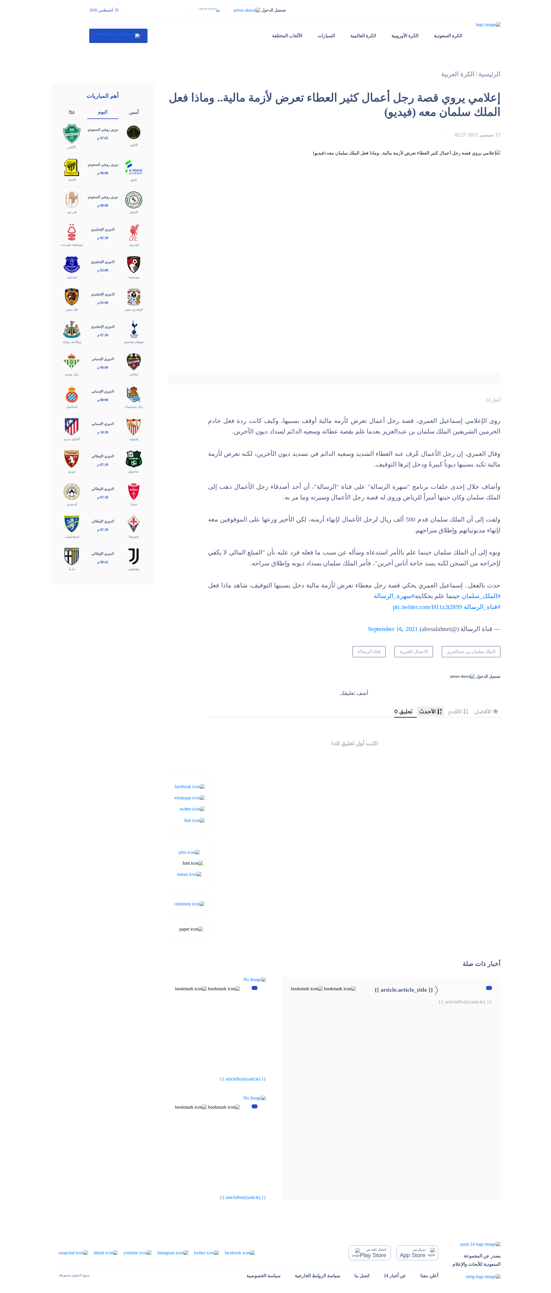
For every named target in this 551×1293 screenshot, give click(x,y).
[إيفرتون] (71, 264)
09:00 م (102, 173)
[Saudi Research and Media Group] (476, 1276)
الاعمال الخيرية (413, 651)
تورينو (71, 471)
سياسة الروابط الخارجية (317, 1275)
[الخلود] (133, 132)
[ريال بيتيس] (71, 361)
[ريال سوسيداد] (133, 393)
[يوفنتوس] (133, 555)
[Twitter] (192, 808)
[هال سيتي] (71, 296)
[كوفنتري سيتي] (133, 296)
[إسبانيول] (71, 393)
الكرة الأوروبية (404, 35)
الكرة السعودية (448, 35)
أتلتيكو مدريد (72, 439)
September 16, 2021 (393, 628)
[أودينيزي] (71, 491)
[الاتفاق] (133, 199)
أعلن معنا (429, 1275)
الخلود (134, 145)
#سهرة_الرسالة (394, 595)
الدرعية (72, 212)
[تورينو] (71, 458)
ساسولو (134, 471)
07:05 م (102, 138)
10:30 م (102, 432)
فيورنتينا (134, 536)
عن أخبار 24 (395, 1275)
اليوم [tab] (102, 112)
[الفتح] (133, 166)
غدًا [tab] (72, 112)
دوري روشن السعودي (103, 130)
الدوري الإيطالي (103, 456)
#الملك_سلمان (481, 595)
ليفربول (134, 244)
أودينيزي (72, 504)
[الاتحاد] (71, 166)
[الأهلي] (71, 133)
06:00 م (102, 368)
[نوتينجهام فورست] (71, 231)
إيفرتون (72, 277)
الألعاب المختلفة (287, 35)
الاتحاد (72, 179)
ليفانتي (133, 374)
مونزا (133, 504)
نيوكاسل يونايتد (72, 341)
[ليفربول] (133, 231)
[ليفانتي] (133, 361)
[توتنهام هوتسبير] (133, 329)
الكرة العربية (457, 74)
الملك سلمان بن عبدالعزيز (471, 651)
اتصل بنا (361, 1275)
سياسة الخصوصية (263, 1275)
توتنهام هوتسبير (134, 341)
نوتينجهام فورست (72, 244)
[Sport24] (476, 1244)
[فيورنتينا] (133, 523)
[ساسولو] (133, 458)
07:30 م (102, 335)
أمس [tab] (134, 112)
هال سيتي (71, 309)
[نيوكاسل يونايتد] (71, 329)
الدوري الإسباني (103, 359)
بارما (72, 569)
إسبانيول (71, 406)
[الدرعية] (71, 199)
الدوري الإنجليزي (103, 229)
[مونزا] (133, 491)
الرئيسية (489, 74)
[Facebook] (189, 786)
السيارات (326, 35)
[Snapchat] (73, 1252)
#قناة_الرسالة (482, 606)
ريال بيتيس (72, 374)
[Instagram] (172, 1252)
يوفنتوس (133, 569)
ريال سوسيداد (134, 406)
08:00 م (102, 400)
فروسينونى (72, 536)
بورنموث (133, 277)
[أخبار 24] (118, 36)
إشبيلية (133, 439)
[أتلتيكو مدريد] (71, 426)
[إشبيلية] (133, 426)
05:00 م (102, 270)
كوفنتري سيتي (134, 309)
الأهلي (72, 147)
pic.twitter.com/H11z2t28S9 (427, 606)
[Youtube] (137, 1252)
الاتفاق (133, 212)
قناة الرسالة (369, 651)
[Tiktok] (106, 1252)
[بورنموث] (133, 264)
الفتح (134, 179)
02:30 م (102, 238)
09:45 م (102, 562)
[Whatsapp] (189, 797)
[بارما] (71, 555)
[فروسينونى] (71, 523)
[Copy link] (194, 819)
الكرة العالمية (363, 35)
